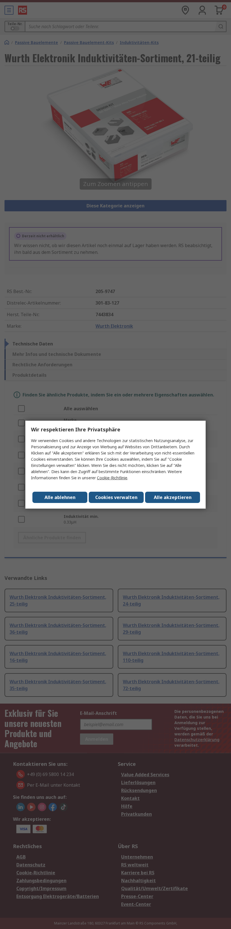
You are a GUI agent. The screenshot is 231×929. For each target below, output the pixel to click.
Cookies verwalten (116, 497)
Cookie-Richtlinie (112, 477)
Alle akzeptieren (173, 497)
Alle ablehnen (60, 497)
